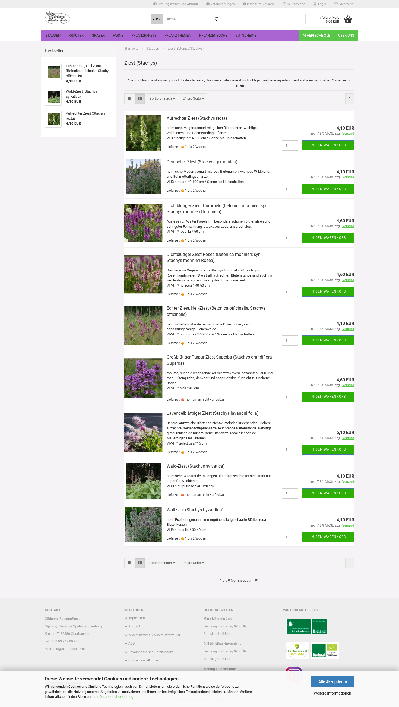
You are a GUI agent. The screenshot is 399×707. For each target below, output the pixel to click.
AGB (131, 643)
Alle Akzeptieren (332, 682)
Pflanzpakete (143, 35)
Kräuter (76, 35)
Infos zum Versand (260, 4)
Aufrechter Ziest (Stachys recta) (197, 118)
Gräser (98, 35)
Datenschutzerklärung (116, 697)
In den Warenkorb (328, 145)
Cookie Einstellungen (143, 660)
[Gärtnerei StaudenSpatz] (93, 17)
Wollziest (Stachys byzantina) (195, 509)
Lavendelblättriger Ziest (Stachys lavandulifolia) (213, 413)
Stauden (53, 35)
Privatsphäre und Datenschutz (150, 652)
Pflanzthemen (177, 35)
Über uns (346, 35)
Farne (118, 35)
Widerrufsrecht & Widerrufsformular (154, 635)
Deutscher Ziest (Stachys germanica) (202, 161)
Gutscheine (245, 35)
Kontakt (134, 626)
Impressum (136, 618)
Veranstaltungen (222, 4)
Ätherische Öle (316, 35)
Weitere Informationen (332, 693)
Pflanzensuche (213, 35)
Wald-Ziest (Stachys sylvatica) (196, 466)
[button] (294, 4)
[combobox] (162, 98)
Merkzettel (346, 4)
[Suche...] (217, 19)
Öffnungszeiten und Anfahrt (177, 4)
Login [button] (321, 4)
